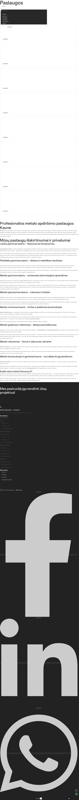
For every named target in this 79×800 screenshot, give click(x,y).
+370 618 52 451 (5, 423)
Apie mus (11, 4)
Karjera (43, 4)
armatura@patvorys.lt (6, 464)
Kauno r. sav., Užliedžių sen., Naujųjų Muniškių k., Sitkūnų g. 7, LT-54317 (16, 412)
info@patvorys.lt (5, 426)
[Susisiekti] (76, 790)
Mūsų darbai (35, 4)
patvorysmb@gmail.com (7, 428)
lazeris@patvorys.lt (5, 461)
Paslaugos (19, 4)
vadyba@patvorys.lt (6, 456)
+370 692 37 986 (5, 450)
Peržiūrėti (5, 39)
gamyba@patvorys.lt (6, 467)
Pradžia (5, 4)
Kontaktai (27, 4)
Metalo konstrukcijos (5, 361)
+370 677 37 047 (5, 437)
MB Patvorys (19, 490)
